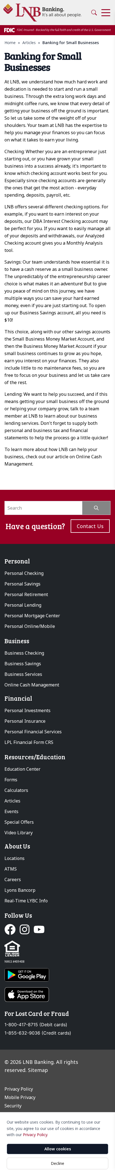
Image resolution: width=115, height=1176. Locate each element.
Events (11, 811)
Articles (29, 42)
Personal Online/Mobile (29, 626)
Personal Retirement (26, 594)
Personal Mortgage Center (32, 616)
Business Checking (24, 653)
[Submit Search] (96, 508)
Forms (10, 780)
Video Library (18, 833)
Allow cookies (57, 1148)
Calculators (16, 790)
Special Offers (19, 822)
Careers (12, 879)
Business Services (23, 674)
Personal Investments (27, 710)
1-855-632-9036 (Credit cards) (37, 1033)
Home (10, 42)
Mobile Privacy (19, 1097)
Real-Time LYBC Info (26, 901)
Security (12, 1106)
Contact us (90, 526)
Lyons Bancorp (19, 890)
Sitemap (38, 1070)
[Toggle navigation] (105, 12)
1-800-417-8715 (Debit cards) (35, 1024)
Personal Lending (22, 605)
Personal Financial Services (33, 732)
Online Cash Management (31, 685)
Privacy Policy (35, 1134)
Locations (14, 858)
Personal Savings (22, 584)
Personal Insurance (24, 721)
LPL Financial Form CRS (28, 742)
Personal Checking (24, 573)
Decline (57, 1163)
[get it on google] (57, 975)
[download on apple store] (57, 994)
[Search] (94, 12)
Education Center (22, 769)
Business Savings (22, 664)
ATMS (10, 869)
